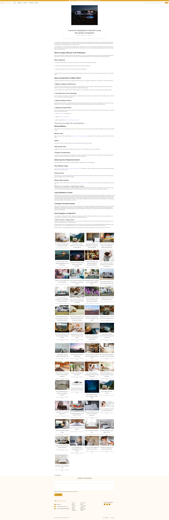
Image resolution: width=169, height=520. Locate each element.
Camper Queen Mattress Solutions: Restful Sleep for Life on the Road (107, 336)
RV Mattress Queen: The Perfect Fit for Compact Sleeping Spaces (92, 282)
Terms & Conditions (106, 517)
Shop (14, 2)
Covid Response (83, 505)
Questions (20, 2)
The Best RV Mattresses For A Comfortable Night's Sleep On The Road (107, 374)
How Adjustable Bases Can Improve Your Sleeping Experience (62, 393)
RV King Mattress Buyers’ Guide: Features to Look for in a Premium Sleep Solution (62, 318)
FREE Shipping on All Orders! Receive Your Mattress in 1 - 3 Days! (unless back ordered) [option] (85, 0)
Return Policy (83, 502)
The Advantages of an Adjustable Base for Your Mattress (77, 449)
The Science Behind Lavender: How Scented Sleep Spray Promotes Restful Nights (92, 299)
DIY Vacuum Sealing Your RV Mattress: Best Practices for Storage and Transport (77, 318)
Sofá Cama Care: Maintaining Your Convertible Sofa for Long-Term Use (92, 337)
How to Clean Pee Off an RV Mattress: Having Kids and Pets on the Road (77, 301)
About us (149, 2)
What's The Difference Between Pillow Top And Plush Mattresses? (92, 413)
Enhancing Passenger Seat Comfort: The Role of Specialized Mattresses (92, 263)
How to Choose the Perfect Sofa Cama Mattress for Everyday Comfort (77, 282)
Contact (73, 504)
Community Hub (154, 2)
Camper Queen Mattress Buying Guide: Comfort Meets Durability (77, 264)
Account (159, 2)
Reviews (36, 2)
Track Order (74, 510)
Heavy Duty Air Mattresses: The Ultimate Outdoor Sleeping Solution (62, 336)
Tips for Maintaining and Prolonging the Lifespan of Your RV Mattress (92, 374)
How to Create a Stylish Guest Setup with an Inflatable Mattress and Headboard (107, 245)
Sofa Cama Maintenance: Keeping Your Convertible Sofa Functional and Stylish (62, 299)
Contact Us (31, 2)
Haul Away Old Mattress (83, 509)
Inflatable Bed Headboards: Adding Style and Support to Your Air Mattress (92, 245)
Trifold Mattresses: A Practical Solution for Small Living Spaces (77, 336)
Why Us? (25, 2)
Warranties (73, 505)
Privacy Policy (113, 517)
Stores (146, 2)
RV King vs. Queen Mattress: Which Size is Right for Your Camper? (91, 318)
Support (73, 507)
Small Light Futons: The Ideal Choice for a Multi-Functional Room (92, 356)
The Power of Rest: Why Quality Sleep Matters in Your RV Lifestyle (62, 263)
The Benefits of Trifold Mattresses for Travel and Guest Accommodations (77, 245)
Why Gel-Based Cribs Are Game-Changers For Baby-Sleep (92, 396)
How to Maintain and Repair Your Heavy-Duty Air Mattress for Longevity (107, 264)
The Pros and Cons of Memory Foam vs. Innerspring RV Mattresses (62, 374)
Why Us (82, 504)
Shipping (73, 508)
